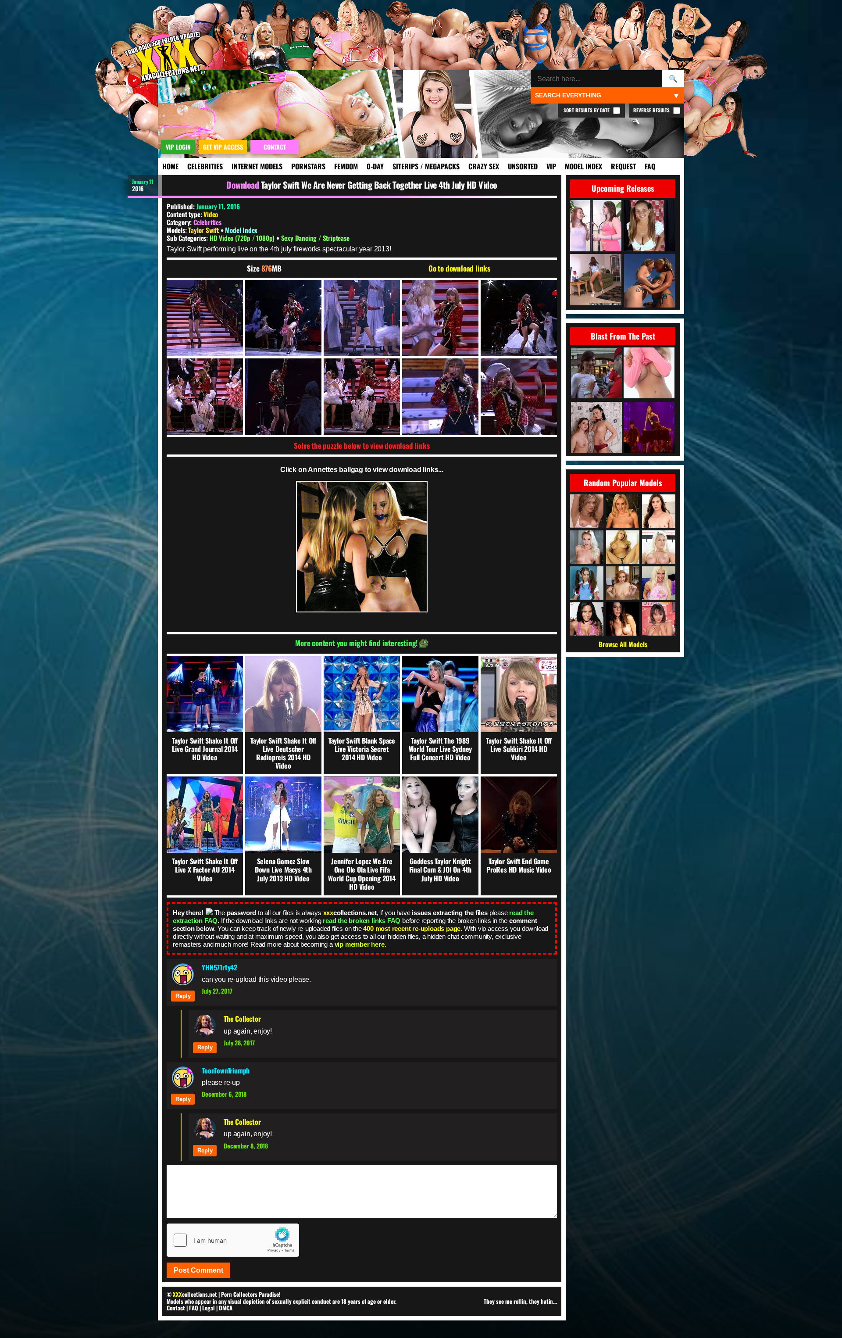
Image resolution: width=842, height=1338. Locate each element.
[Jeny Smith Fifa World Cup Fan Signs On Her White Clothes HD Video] (596, 373)
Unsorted (523, 166)
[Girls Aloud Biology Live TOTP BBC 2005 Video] (649, 428)
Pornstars (308, 166)
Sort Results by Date (587, 110)
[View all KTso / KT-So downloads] (622, 547)
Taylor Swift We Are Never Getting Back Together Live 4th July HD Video (379, 184)
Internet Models (257, 166)
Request (623, 166)
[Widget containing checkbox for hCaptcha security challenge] (233, 1240)
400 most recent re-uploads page (411, 928)
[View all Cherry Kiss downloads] (586, 547)
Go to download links (459, 268)
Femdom (346, 166)
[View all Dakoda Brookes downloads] (586, 511)
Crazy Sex (483, 166)
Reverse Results (652, 110)
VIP (551, 166)
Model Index (583, 166)
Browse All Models (623, 644)
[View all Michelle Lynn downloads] (586, 583)
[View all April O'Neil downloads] (622, 583)
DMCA (225, 1307)
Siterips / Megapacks (426, 166)
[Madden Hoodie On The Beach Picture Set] (649, 373)
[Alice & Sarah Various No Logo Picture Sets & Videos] (596, 428)
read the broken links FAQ (361, 920)
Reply (183, 996)
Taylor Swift (204, 230)
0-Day (375, 166)
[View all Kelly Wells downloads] (622, 511)
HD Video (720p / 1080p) (243, 238)
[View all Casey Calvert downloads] (658, 511)
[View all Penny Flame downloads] (622, 619)
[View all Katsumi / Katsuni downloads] (658, 619)
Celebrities (205, 166)
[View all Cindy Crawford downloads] (658, 583)
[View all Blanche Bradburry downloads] (658, 547)
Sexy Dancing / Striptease (315, 238)
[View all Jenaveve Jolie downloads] (586, 619)
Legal (208, 1307)
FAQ (650, 166)
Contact (176, 1307)
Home (170, 166)
